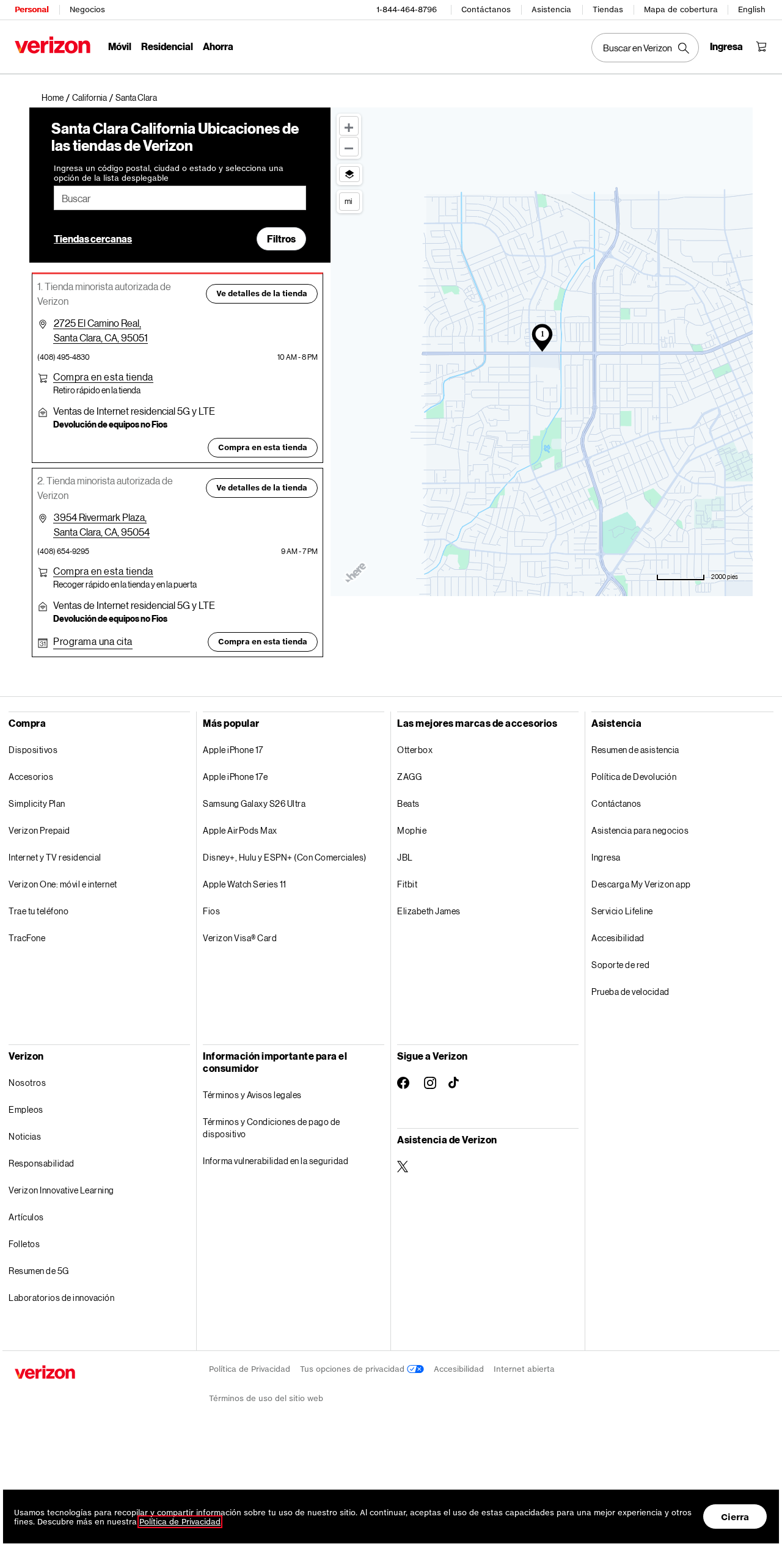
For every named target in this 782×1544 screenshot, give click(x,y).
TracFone (27, 938)
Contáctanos (486, 9)
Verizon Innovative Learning (61, 1190)
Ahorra (218, 46)
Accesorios (31, 776)
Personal (31, 9)
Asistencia (551, 9)
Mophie (411, 830)
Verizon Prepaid (39, 830)
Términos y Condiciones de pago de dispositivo (271, 1127)
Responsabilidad (42, 1163)
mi (348, 201)
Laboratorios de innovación (61, 1297)
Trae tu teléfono (38, 911)
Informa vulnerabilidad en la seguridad (275, 1161)
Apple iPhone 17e (235, 776)
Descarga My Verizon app (641, 884)
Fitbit (407, 884)
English (752, 9)
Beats (408, 803)
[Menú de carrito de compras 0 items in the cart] (761, 46)
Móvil (119, 46)
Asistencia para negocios (640, 830)
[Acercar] (349, 126)
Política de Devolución (633, 776)
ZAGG (409, 776)
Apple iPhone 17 (233, 750)
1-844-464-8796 (406, 9)
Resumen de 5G (39, 1270)
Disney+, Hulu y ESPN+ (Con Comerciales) (285, 857)
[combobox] (180, 198)
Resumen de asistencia (635, 750)
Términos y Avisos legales (252, 1095)
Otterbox (415, 750)
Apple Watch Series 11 (245, 884)
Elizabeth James (429, 911)
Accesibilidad (618, 938)
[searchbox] (180, 198)
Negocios (87, 9)
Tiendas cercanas (93, 238)
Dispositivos (33, 750)
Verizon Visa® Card (240, 938)
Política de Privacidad (249, 1369)
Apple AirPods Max (240, 830)
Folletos (24, 1244)
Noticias (25, 1136)
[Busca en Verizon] (645, 47)
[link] (57, 98)
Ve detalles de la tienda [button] (261, 293)
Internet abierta (524, 1369)
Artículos (26, 1217)
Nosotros (27, 1082)
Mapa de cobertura (681, 9)
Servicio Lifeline (622, 911)
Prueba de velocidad (630, 991)
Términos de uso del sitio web (266, 1398)
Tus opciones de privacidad (353, 1369)
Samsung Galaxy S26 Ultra (254, 803)
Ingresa (606, 857)
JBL (405, 857)
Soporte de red (620, 965)
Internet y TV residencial (55, 857)
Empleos (26, 1109)
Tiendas (608, 9)
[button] (136, 98)
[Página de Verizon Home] (52, 45)
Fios (211, 911)
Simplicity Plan (37, 803)
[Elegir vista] (349, 174)
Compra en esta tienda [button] (262, 447)
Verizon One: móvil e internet (63, 884)
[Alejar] (349, 146)
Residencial (167, 46)
